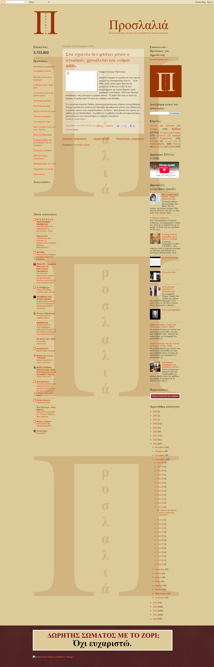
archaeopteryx (43, 382)
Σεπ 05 (161, 548)
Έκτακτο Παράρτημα (46, 313)
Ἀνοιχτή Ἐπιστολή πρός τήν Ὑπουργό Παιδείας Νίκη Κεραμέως (46, 414)
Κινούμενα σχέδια (171, 141)
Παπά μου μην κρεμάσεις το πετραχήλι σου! (168, 289)
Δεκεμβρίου (160, 447)
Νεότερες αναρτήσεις (75, 138)
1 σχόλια (109, 126)
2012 (155, 611)
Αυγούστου (160, 569)
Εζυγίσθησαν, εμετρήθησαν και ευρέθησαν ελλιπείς (170, 364)
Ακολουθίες (170, 126)
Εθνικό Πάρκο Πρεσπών (46, 351)
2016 (155, 440)
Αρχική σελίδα (101, 138)
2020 (155, 424)
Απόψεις (154, 129)
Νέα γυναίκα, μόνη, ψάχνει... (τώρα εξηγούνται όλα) (170, 196)
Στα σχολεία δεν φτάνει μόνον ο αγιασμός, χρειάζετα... (167, 512)
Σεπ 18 (161, 495)
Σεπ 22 (161, 487)
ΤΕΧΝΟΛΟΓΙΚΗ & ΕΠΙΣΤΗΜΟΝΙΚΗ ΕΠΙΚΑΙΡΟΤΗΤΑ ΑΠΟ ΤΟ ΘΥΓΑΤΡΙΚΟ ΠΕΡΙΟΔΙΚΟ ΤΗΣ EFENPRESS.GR (46, 329)
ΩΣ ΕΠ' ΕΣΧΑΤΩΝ (169, 258)
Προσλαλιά (158, 147)
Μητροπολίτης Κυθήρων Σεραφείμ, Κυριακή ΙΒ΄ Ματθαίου (46, 257)
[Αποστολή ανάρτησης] (117, 126)
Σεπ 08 (161, 540)
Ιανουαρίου (160, 598)
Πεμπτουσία (42, 236)
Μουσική (177, 144)
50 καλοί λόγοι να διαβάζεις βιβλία (43, 317)
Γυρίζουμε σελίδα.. (44, 402)
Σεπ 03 (161, 556)
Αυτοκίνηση (164, 133)
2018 (155, 432)
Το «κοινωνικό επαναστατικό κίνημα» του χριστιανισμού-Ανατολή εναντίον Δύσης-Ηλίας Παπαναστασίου (46, 278)
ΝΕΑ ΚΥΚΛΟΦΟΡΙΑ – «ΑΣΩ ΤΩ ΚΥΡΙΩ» (45, 361)
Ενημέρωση (166, 138)
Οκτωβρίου (160, 455)
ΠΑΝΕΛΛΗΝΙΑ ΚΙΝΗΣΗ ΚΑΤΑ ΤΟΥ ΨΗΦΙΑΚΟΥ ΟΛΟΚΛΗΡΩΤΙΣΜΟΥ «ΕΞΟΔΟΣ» (46, 304)
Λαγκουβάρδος (157, 144)
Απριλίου (159, 585)
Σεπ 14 (161, 507)
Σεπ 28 (161, 471)
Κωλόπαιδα (41, 433)
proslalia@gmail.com (159, 59)
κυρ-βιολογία (42, 348)
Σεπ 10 (161, 532)
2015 (155, 444)
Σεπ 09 (161, 536)
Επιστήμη (154, 141)
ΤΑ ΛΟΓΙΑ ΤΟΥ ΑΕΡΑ (46, 339)
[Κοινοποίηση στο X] (128, 125)
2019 (155, 428)
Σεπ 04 (161, 552)
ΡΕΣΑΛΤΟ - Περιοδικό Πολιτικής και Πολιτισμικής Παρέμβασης (46, 267)
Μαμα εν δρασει (44, 421)
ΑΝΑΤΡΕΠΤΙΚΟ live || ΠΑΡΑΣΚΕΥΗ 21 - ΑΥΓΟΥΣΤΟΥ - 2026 (45, 228)
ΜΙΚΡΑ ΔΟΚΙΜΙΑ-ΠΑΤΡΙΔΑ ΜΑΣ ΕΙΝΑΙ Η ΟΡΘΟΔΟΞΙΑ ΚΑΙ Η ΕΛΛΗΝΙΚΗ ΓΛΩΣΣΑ (46, 371)
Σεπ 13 (161, 520)
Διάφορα (176, 135)
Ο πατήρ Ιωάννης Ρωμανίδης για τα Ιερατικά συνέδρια (169, 236)
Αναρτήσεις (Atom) (82, 145)
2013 (155, 607)
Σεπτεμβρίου (160, 459)
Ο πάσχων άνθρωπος (159, 218)
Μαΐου (158, 581)
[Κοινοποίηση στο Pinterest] (133, 125)
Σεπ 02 (161, 560)
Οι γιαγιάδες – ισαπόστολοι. (42, 342)
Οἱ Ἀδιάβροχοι (43, 287)
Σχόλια (171, 146)
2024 (155, 412)
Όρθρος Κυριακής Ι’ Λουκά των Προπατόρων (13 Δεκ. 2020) (163, 326)
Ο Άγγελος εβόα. (169, 272)
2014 (155, 603)
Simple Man (42, 431)
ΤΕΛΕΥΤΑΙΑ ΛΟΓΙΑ (44, 377)
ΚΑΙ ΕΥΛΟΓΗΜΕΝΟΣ (171, 310)
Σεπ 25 (161, 479)
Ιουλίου (158, 573)
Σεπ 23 (161, 483)
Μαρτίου (159, 589)
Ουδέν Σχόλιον (43, 400)
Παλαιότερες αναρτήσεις (130, 138)
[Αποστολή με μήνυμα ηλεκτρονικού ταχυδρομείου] (122, 125)
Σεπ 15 (161, 503)
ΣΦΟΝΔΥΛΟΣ (42, 323)
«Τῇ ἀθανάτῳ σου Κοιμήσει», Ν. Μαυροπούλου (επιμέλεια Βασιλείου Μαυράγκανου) (46, 243)
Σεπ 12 (161, 524)
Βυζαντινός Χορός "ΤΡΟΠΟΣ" (45, 357)
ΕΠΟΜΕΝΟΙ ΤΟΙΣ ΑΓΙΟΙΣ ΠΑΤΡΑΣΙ (44, 298)
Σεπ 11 (161, 528)
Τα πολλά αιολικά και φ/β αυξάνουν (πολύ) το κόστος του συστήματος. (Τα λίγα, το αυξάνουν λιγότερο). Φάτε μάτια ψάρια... (46, 390)
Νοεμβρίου (160, 451)
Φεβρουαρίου (161, 593)
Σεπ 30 (161, 463)
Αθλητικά (153, 126)
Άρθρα (75, 130)
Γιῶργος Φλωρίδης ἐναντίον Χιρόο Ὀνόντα (46, 291)
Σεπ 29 (161, 467)
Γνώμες (177, 132)
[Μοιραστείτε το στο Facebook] (131, 125)
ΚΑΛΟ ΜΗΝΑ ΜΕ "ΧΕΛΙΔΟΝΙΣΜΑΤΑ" (44, 425)
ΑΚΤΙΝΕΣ (41, 252)
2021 (155, 420)
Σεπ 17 (161, 499)
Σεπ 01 (161, 564)
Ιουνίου (158, 577)
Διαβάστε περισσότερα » (76, 119)
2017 (155, 436)
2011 (155, 615)
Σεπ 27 (161, 475)
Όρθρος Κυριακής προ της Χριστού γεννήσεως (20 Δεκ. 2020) (164, 344)
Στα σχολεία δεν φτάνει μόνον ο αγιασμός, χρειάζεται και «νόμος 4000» (98, 60)
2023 (155, 416)
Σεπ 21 (161, 491)
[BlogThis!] (125, 125)
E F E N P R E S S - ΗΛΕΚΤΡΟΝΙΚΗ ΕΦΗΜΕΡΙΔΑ (45, 221)
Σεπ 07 (161, 544)
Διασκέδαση (161, 136)
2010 (155, 619)
